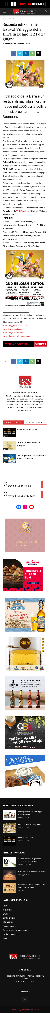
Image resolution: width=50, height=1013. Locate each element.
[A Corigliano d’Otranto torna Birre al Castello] (9, 458)
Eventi (11, 18)
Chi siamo (20, 981)
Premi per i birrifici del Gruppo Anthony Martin (30, 813)
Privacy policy (27, 1010)
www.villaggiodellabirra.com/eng (16, 336)
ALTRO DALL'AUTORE (34, 423)
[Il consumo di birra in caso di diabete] (9, 875)
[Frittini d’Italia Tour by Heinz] (9, 828)
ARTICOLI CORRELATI (13, 423)
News (5, 18)
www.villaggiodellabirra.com (15, 325)
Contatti (30, 981)
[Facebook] (25, 999)
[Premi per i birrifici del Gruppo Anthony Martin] (9, 815)
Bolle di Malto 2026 (27, 429)
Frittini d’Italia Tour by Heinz (29, 824)
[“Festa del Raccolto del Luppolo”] (9, 445)
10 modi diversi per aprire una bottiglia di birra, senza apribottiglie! (32, 860)
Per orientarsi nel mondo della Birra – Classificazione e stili (32, 885)
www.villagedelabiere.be (13, 332)
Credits (36, 1010)
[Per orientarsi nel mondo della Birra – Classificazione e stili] (9, 888)
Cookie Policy (16, 1010)
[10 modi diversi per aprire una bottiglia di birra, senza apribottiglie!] (9, 862)
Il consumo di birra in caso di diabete (32, 871)
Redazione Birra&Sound (14, 43)
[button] (46, 11)
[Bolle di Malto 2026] (9, 432)
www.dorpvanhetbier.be (13, 329)
